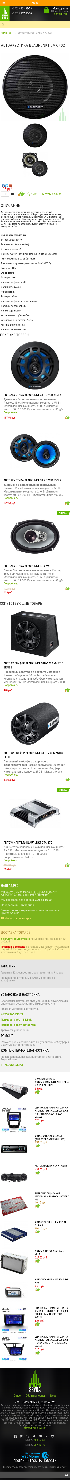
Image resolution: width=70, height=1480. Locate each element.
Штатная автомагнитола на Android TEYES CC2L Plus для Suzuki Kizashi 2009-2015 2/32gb (51, 1313)
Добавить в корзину (67, 417)
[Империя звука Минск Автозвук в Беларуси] (9, 13)
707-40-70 (35, 1444)
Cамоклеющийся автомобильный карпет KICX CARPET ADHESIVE (52, 1082)
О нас (17, 1395)
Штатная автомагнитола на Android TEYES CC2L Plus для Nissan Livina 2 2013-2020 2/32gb (51, 1112)
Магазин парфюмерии (35, 1428)
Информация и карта (18, 918)
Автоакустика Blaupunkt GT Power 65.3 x (32, 480)
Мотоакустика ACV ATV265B (51, 1165)
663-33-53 (35, 1440)
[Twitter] (7, 185)
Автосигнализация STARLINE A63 (51, 1281)
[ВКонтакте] (3, 185)
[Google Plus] (10, 185)
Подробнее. (11, 412)
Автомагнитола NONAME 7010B (49, 1252)
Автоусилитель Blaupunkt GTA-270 (50, 1224)
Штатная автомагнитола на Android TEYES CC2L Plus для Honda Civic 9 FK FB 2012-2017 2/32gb (51, 1341)
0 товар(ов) (60, 13)
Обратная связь (35, 1395)
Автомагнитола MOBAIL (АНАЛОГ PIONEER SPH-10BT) (50, 1138)
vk (16, 1436)
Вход (53, 1395)
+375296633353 (12, 1014)
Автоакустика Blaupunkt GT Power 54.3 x (32, 394)
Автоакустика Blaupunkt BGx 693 (27, 566)
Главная (6, 33)
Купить (32, 194)
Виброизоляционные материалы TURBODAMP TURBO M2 (52, 1196)
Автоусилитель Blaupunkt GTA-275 (28, 842)
